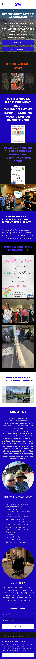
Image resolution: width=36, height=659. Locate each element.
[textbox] (18, 620)
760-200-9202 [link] (18, 10)
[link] (18, 4)
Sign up (18, 627)
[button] (3, 4)
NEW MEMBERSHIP (18, 42)
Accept (18, 655)
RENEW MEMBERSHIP (18, 49)
